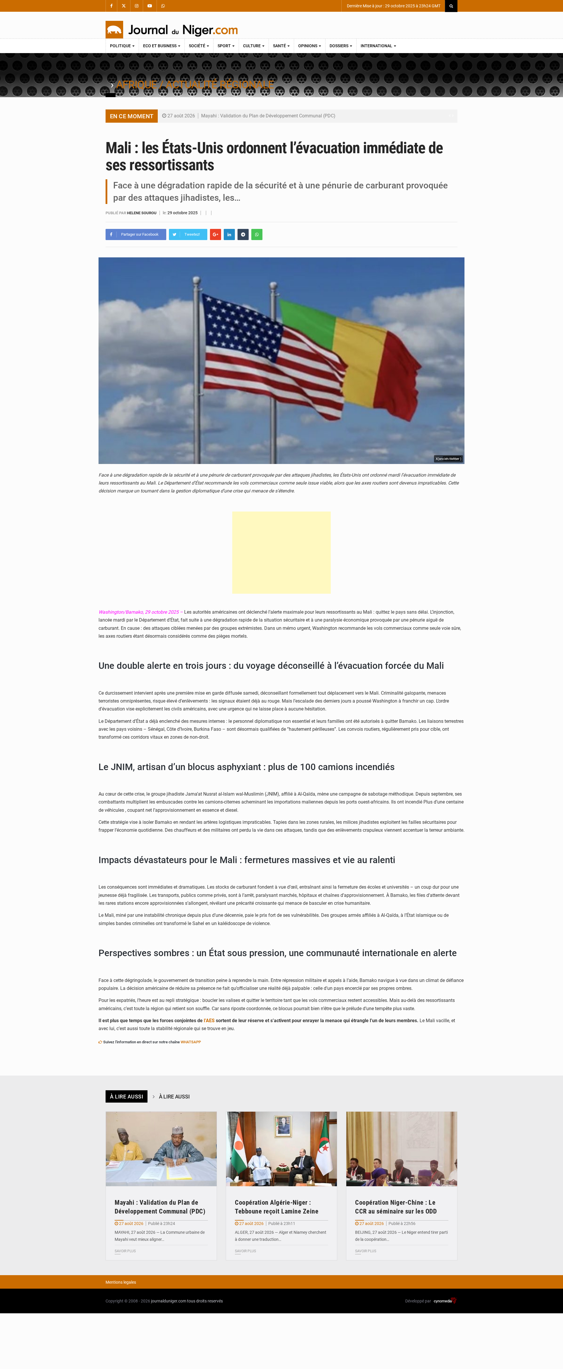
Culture (252, 45)
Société (197, 45)
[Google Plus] (215, 234)
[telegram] (243, 234)
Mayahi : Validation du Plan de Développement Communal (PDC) (268, 116)
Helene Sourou (142, 213)
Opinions (308, 45)
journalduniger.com (168, 1301)
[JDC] (172, 29)
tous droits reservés (205, 1301)
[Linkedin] (229, 234)
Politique (121, 45)
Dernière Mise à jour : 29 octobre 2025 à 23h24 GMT (393, 6)
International (377, 45)
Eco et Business (160, 45)
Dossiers (339, 45)
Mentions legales (121, 1282)
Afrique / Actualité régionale (195, 85)
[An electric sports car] (161, 1149)
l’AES (209, 1020)
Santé (280, 45)
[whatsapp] (256, 234)
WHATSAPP (191, 1042)
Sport (225, 45)
